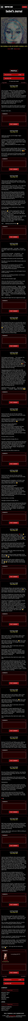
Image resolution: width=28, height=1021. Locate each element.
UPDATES (3, 999)
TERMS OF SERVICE (6, 1006)
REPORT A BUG (5, 997)
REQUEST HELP (5, 992)
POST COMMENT (14, 124)
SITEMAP (3, 995)
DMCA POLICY (4, 1010)
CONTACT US (4, 994)
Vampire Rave (12, 1015)
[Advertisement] (14, 1)
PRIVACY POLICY (5, 1008)
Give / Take (17, 48)
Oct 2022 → (24, 82)
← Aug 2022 (4, 82)
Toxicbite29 (5, 960)
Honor (9, 48)
